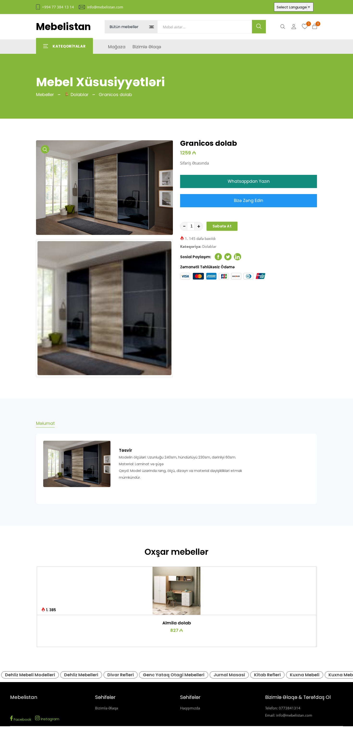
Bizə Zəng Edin (248, 200)
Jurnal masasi (229, 675)
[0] (305, 27)
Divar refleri (120, 675)
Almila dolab (176, 623)
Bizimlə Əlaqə (106, 708)
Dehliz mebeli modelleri (30, 675)
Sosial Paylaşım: (195, 256)
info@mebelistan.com (105, 7)
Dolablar (209, 246)
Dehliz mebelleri (81, 675)
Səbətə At (222, 226)
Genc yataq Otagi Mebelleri (173, 675)
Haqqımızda (190, 708)
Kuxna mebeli (304, 675)
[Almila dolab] (176, 591)
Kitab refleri (267, 675)
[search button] (259, 26)
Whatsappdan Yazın (249, 181)
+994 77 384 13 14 (58, 7)
